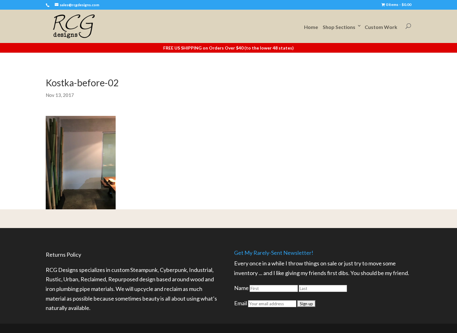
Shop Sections (339, 27)
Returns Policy (63, 254)
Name (241, 287)
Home (311, 27)
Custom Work (381, 27)
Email (240, 303)
